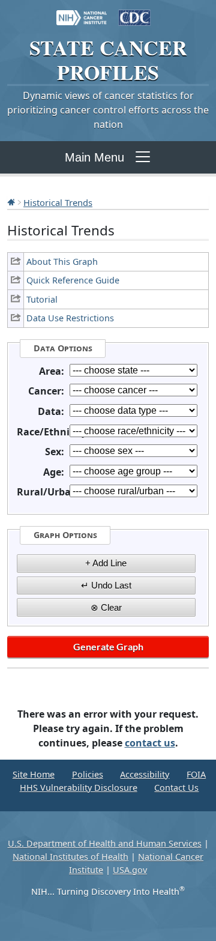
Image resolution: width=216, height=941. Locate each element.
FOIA (196, 774)
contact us (150, 742)
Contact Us (176, 787)
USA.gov (130, 870)
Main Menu (94, 157)
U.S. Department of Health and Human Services (105, 843)
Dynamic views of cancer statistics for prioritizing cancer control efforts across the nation (108, 110)
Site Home (34, 774)
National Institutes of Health (70, 856)
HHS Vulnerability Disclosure (78, 787)
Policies (87, 774)
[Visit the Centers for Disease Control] (134, 12)
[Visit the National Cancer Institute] (81, 12)
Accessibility (144, 774)
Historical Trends (57, 202)
